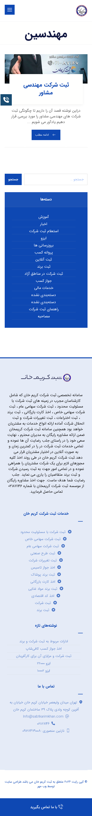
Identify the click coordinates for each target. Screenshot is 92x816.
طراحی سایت (13, 781)
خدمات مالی (43, 288)
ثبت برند (43, 267)
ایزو (43, 238)
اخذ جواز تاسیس (43, 567)
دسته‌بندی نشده (43, 295)
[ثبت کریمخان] (82, 11)
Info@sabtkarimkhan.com (43, 716)
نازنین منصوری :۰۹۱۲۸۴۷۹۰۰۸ (43, 731)
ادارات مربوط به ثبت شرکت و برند (43, 641)
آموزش (43, 217)
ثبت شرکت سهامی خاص (43, 539)
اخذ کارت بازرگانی (42, 582)
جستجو (13, 179)
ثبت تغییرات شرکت (43, 560)
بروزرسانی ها (44, 245)
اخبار (43, 224)
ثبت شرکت (43, 603)
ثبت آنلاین (43, 259)
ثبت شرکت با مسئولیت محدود (43, 532)
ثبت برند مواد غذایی (42, 589)
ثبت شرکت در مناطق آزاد (44, 274)
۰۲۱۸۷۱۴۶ (43, 724)
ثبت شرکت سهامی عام (43, 546)
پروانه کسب (43, 252)
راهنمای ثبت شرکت (44, 309)
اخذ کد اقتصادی (42, 596)
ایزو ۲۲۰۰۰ (43, 663)
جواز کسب (44, 281)
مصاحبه (44, 316)
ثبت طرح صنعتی (42, 553)
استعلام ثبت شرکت (44, 231)
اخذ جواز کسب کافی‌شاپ (44, 649)
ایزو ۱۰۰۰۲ (43, 671)
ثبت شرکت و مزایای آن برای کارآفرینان (43, 656)
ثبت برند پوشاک (43, 574)
